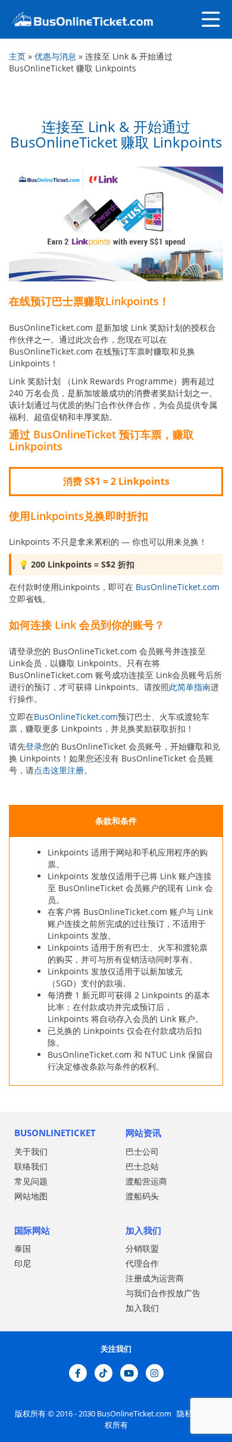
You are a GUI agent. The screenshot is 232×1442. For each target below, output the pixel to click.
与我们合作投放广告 (163, 1293)
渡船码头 (142, 1196)
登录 (34, 746)
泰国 (22, 1248)
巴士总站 (142, 1166)
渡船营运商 (146, 1181)
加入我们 (142, 1308)
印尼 (22, 1263)
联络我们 (31, 1166)
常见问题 (31, 1181)
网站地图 (31, 1196)
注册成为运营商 (155, 1278)
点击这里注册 (59, 770)
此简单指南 (190, 686)
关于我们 (31, 1151)
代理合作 (142, 1263)
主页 (17, 56)
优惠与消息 (55, 56)
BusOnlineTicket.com (178, 587)
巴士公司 (142, 1151)
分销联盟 (142, 1248)
